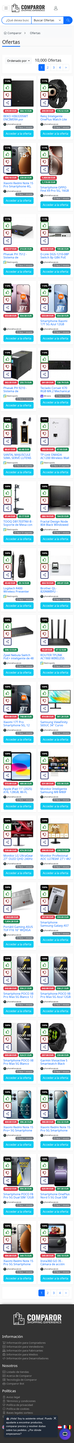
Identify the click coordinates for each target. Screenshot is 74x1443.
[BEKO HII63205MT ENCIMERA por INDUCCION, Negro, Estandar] (18, 94)
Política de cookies (17, 1408)
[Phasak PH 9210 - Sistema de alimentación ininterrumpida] (18, 365)
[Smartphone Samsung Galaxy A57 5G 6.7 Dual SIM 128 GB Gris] (55, 900)
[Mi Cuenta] (55, 8)
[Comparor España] (28, 8)
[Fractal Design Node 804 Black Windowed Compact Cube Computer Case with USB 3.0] (55, 499)
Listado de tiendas (17, 1372)
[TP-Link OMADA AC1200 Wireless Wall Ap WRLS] (55, 432)
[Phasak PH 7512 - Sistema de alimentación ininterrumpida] (18, 232)
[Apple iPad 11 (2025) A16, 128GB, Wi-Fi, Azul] (18, 766)
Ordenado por (17, 61)
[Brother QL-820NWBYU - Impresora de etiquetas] (55, 566)
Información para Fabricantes (24, 1350)
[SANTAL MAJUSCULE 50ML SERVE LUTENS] (18, 432)
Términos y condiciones (21, 1401)
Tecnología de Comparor (21, 1379)
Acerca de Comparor (19, 1375)
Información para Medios (22, 1354)
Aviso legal (13, 1397)
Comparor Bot (15, 1383)
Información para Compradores (26, 1342)
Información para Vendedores (24, 1346)
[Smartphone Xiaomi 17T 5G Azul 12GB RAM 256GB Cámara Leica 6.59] (55, 298)
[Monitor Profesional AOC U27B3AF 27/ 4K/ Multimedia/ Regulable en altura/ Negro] (55, 833)
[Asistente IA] (65, 1434)
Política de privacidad (19, 1405)
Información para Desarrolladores (27, 1358)
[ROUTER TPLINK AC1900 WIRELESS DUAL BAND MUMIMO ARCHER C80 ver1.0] (55, 632)
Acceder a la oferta (18, 134)
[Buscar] (68, 20)
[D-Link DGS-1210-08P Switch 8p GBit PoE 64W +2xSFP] (55, 232)
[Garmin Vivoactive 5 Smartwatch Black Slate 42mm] (55, 1038)
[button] (6, 8)
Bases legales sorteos (19, 1412)
